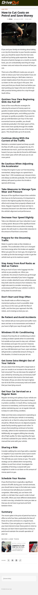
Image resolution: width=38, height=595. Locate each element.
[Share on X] (8, 560)
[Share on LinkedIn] (16, 560)
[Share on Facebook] (12, 560)
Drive (10, 19)
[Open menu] (34, 3)
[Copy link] (20, 560)
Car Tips (5, 9)
